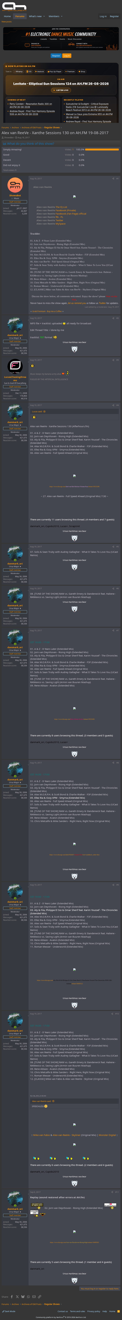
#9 (117, 884)
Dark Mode (9, 1311)
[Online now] (15, 331)
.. (74, 350)
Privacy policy (93, 1311)
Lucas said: (37, 411)
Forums (19, 16)
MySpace (51, 223)
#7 (117, 630)
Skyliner (76, 1135)
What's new (35, 16)
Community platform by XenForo (61, 1317)
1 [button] (69, 149)
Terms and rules (77, 1311)
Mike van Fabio (41, 1135)
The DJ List (52, 207)
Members (54, 16)
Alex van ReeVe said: (41, 1101)
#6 (117, 588)
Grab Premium (39, 311)
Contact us (63, 1311)
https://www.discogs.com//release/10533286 (74, 486)
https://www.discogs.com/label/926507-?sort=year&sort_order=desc (75, 855)
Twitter (50, 220)
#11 (117, 1192)
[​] (74, 197)
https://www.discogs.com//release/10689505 (74, 1242)
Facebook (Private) (56, 210)
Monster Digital (107, 1135)
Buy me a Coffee (54, 311)
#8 (117, 762)
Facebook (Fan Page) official (61, 213)
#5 (117, 546)
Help (104, 1311)
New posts (7, 21)
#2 (117, 318)
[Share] (113, 179)
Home (7, 16)
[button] (44, 16)
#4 (117, 405)
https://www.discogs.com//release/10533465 (74, 719)
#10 (117, 1013)
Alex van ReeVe (61, 1135)
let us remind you (77, 303)
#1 (117, 178)
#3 (117, 360)
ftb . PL (50, 216)
